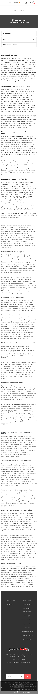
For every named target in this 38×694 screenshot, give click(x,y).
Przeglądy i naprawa (9, 55)
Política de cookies (27, 631)
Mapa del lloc (27, 639)
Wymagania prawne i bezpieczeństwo (15, 86)
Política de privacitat (27, 635)
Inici (15, 10)
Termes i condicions (27, 620)
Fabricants (7, 39)
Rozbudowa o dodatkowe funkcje (14, 179)
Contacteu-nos (27, 604)
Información (7, 34)
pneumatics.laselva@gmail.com (21, 662)
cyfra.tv (23, 214)
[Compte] (26, 3)
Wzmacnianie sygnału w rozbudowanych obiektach (17, 132)
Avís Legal (27, 616)
